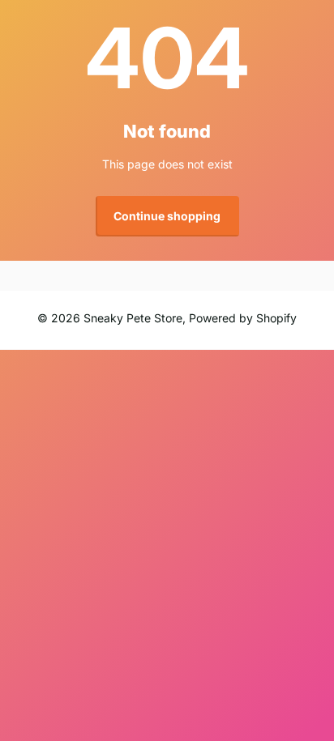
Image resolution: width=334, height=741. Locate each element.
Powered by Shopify (243, 318)
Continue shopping (167, 216)
